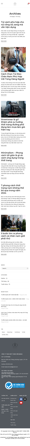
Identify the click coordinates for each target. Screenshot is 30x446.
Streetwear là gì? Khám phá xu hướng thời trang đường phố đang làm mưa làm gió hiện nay (13, 124)
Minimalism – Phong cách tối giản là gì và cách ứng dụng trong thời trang (12, 156)
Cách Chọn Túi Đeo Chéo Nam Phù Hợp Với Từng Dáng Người (12, 76)
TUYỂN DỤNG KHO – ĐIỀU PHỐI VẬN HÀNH (13, 299)
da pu (3, 332)
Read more (3, 41)
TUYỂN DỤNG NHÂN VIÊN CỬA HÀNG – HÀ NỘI (14, 320)
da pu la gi (9, 332)
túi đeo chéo (5, 334)
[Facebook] (21, 399)
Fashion (3, 278)
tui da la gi (17, 332)
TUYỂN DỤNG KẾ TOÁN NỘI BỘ (9, 294)
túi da (23, 332)
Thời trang (4, 281)
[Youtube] (21, 403)
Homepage (12, 16)
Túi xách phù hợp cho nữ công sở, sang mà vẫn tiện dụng (12, 24)
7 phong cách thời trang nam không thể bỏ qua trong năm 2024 (12, 189)
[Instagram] (25, 399)
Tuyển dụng (4, 284)
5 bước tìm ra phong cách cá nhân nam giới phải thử (13, 236)
